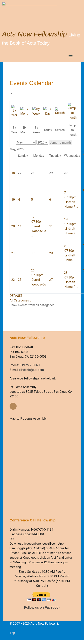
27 (51, 280)
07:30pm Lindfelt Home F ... (71, 201)
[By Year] (14, 111)
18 (13, 173)
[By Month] (24, 111)
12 (33, 217)
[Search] (60, 111)
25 (19, 280)
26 (33, 270)
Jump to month (60, 142)
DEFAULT (16, 296)
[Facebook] (13, 406)
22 (13, 280)
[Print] (15, 94)
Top (12, 633)
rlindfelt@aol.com (31, 370)
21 (13, 253)
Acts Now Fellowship (34, 34)
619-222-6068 (30, 365)
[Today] (47, 111)
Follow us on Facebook (42, 607)
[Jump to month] (72, 111)
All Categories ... (20, 300)
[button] (70, 56)
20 (13, 226)
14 (66, 219)
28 (66, 273)
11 (19, 226)
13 (51, 226)
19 (13, 199)
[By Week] (36, 111)
